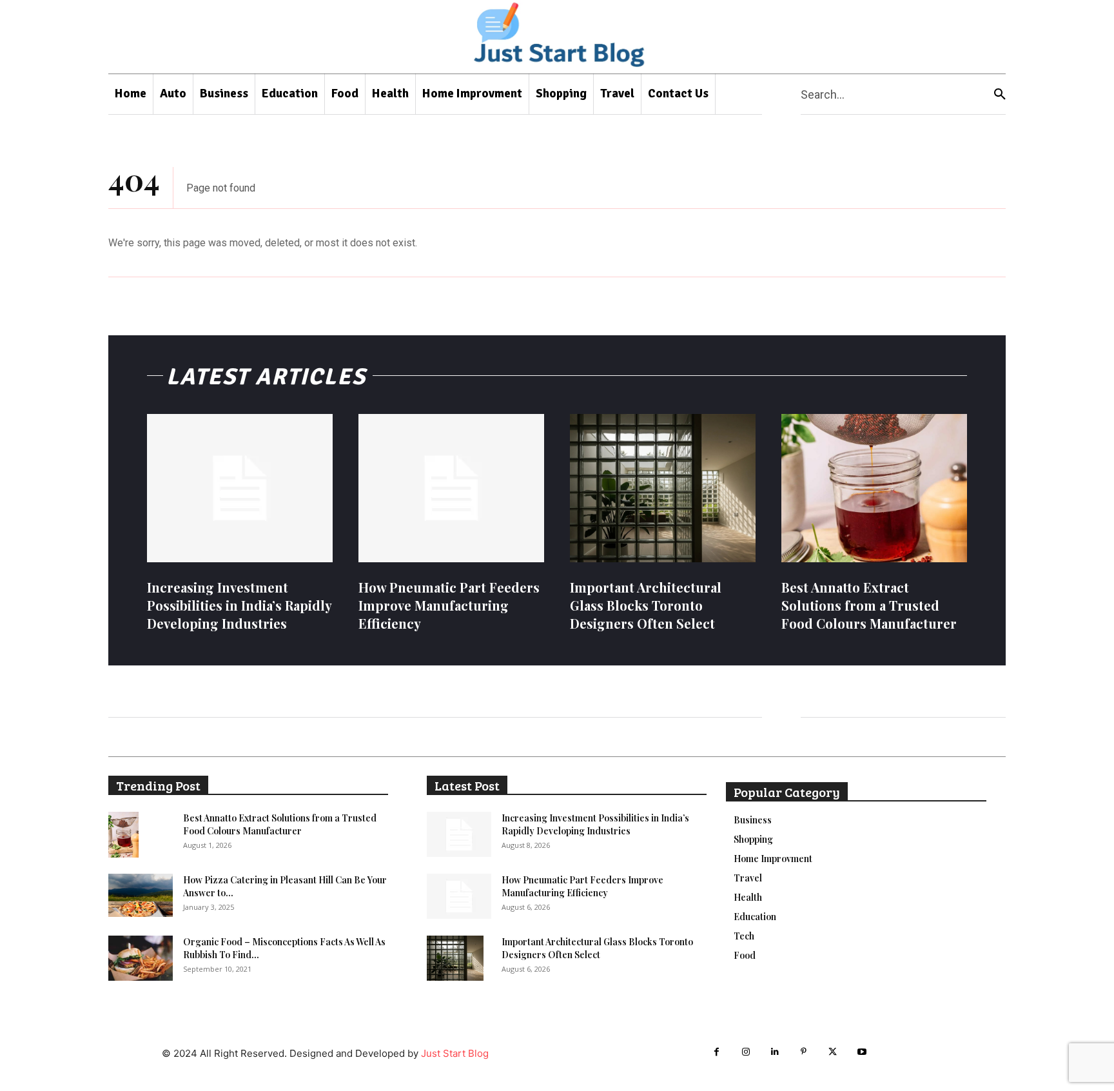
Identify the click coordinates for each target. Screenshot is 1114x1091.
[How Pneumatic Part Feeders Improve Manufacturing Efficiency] (451, 488)
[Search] (1000, 94)
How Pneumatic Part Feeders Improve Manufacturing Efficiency (449, 605)
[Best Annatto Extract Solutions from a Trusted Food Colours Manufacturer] (874, 488)
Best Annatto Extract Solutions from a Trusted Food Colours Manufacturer (869, 605)
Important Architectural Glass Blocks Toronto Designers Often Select (645, 605)
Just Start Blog (455, 1053)
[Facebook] (716, 1052)
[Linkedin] (774, 1052)
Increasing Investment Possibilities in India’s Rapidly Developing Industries (239, 605)
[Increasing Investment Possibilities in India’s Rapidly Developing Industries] (240, 488)
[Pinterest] (803, 1052)
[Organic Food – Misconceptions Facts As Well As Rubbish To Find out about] (140, 958)
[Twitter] (832, 1052)
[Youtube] (861, 1052)
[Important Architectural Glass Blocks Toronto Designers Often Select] (663, 488)
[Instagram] (745, 1052)
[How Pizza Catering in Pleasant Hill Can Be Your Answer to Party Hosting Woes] (140, 895)
